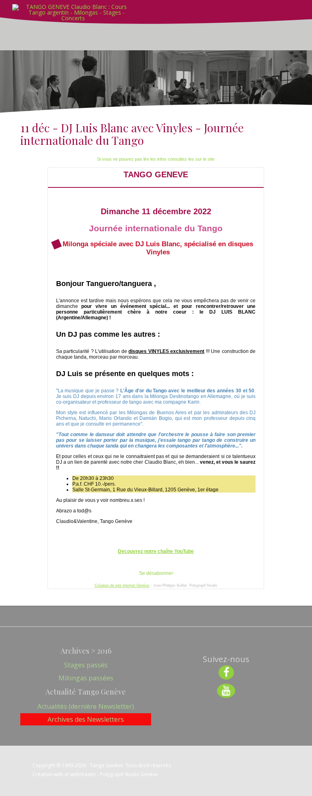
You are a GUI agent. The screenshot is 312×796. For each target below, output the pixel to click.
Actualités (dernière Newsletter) (85, 706)
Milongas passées (85, 677)
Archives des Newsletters (86, 719)
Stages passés (86, 664)
